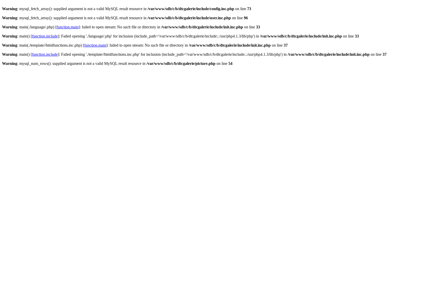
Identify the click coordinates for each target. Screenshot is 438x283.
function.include (45, 36)
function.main (68, 27)
